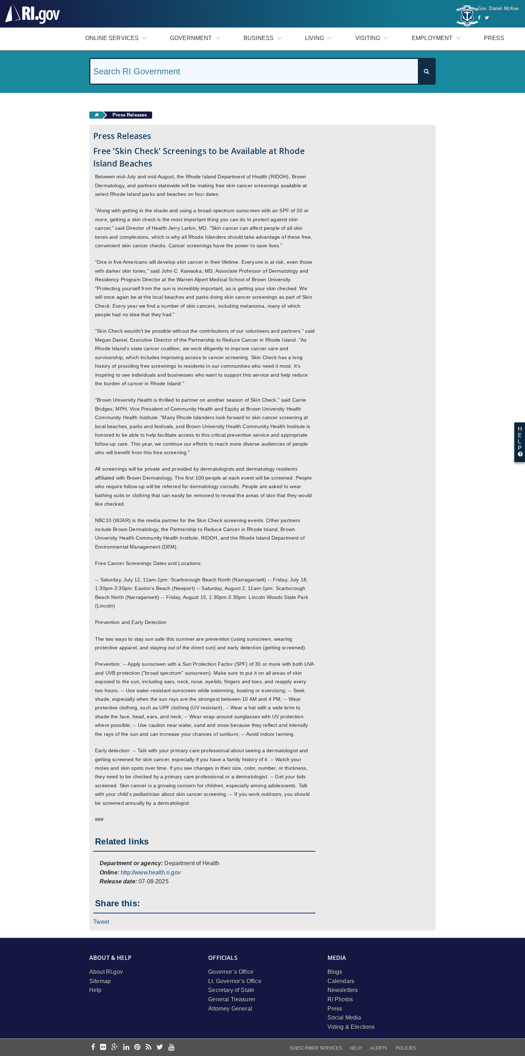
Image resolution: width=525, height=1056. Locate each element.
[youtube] (171, 1048)
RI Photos (340, 999)
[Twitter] (487, 17)
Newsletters (343, 990)
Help (95, 990)
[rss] (148, 1048)
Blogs (335, 972)
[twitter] (159, 1048)
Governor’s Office (231, 972)
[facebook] (93, 1048)
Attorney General (230, 1009)
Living (314, 38)
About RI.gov (106, 972)
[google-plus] (114, 1048)
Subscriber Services (316, 1048)
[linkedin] (126, 1048)
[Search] (426, 71)
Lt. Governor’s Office (234, 981)
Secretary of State (231, 990)
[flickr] (103, 1048)
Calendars (341, 981)
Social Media (344, 1018)
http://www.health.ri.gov (151, 872)
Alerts (378, 1048)
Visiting (367, 38)
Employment (432, 38)
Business (259, 38)
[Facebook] (479, 17)
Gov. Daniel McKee (498, 8)
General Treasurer (231, 999)
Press (494, 38)
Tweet (101, 922)
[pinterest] (137, 1048)
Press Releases (129, 115)
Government (191, 38)
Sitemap (100, 981)
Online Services (112, 38)
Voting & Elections (351, 1027)
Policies (406, 1048)
